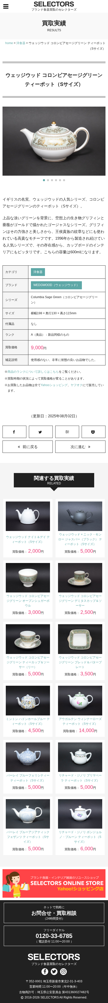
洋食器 (37, 272)
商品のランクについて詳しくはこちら (33, 371)
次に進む (78, 447)
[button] (44, 180)
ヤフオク (77, 385)
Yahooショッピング (54, 385)
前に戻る (30, 447)
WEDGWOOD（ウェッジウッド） (56, 285)
